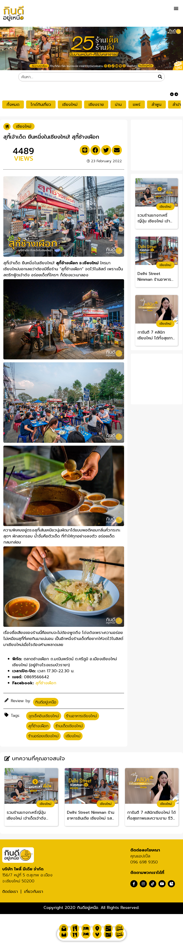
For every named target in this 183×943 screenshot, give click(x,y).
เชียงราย (96, 104)
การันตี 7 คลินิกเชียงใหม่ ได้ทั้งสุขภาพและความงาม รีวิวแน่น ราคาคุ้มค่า (156, 335)
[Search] (160, 77)
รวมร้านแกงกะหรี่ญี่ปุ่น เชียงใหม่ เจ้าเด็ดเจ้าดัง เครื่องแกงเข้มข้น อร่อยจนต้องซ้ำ (156, 218)
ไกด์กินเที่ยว (41, 104)
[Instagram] (143, 883)
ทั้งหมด (13, 104)
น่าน (118, 104)
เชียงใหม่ (69, 104)
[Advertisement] (158, 144)
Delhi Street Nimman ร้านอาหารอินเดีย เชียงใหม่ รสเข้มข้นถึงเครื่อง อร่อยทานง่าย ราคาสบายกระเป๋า (156, 277)
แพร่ (136, 104)
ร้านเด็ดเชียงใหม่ (69, 726)
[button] (176, 8)
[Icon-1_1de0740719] (171, 883)
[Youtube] (162, 883)
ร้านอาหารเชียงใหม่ (81, 716)
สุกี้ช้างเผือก (38, 726)
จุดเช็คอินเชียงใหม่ (43, 716)
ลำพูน (156, 104)
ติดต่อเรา (10, 891)
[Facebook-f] (133, 883)
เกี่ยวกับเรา (33, 891)
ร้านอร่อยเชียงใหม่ (43, 736)
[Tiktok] (152, 883)
